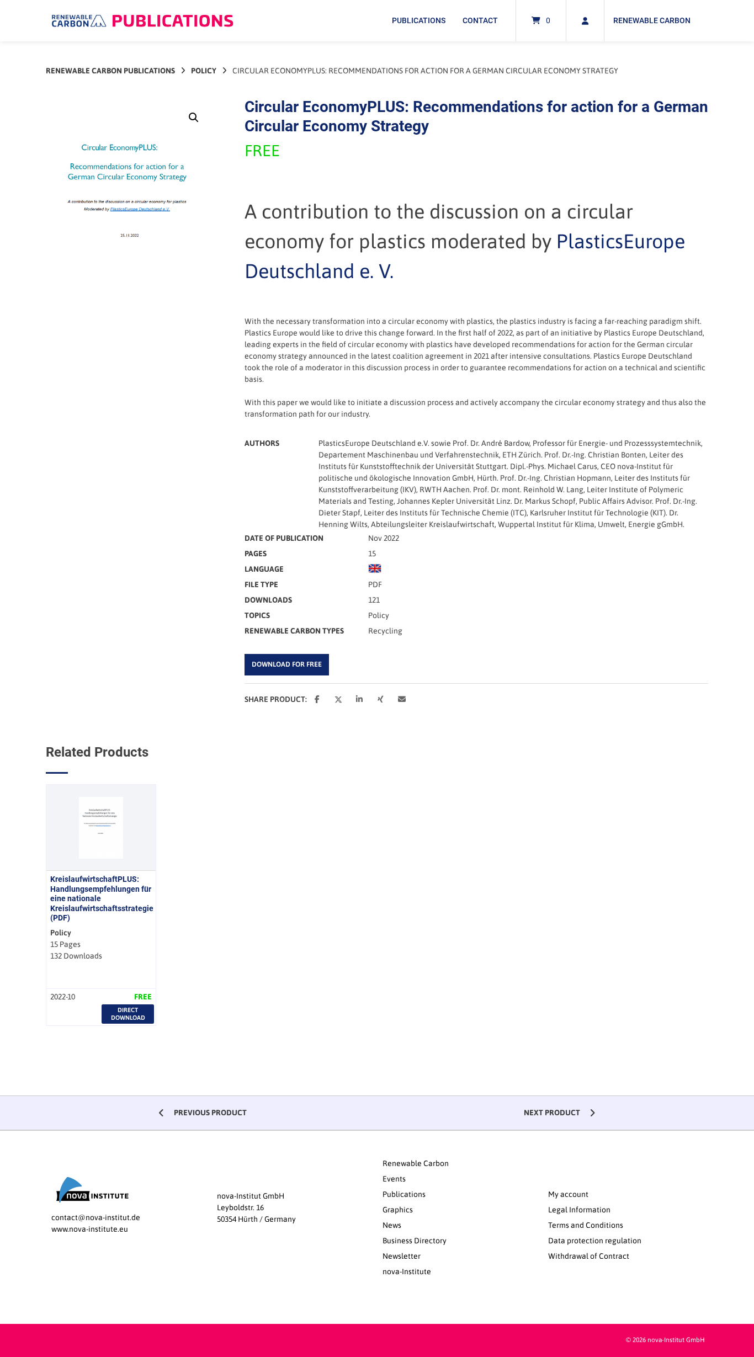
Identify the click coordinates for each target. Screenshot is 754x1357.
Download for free (287, 664)
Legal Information (579, 1209)
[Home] (142, 20)
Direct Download (128, 1013)
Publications (418, 20)
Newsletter (402, 1256)
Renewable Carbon (652, 20)
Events (394, 1178)
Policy (203, 70)
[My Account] (585, 20)
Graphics (398, 1209)
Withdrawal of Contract (588, 1256)
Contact (480, 20)
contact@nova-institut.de (95, 1217)
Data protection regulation (594, 1240)
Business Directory (415, 1240)
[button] (194, 117)
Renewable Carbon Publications (110, 70)
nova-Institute (407, 1271)
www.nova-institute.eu (89, 1229)
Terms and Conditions (585, 1225)
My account (568, 1194)
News (392, 1225)
